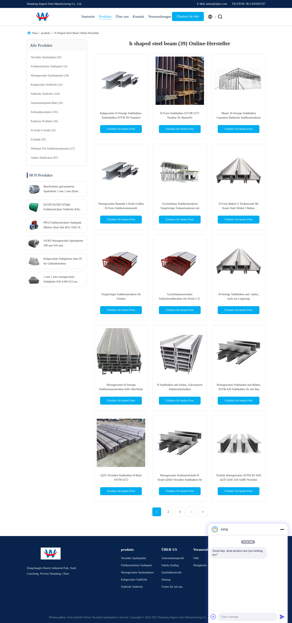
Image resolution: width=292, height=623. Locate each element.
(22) (47, 84)
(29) (38, 139)
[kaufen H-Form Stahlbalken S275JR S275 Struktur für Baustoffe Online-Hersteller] (180, 80)
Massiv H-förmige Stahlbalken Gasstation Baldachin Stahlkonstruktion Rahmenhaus (239, 117)
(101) (44, 112)
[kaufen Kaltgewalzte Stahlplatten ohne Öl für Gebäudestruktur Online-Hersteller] (34, 261)
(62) (46, 57)
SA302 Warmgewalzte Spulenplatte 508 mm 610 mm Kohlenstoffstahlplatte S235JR (63, 243)
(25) (43, 130)
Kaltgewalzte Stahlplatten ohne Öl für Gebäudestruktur (63, 261)
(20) (44, 121)
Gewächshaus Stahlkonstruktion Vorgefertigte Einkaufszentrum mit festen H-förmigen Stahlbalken (179, 208)
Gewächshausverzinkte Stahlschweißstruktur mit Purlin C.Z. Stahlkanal (180, 299)
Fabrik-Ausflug (170, 565)
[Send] (282, 616)
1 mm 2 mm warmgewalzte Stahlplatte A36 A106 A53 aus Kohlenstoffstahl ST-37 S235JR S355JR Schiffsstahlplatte (61, 279)
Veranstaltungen (158, 16)
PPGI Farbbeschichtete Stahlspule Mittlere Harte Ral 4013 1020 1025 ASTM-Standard (63, 225)
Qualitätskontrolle (171, 572)
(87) (44, 157)
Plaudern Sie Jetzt (188, 16)
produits (45, 33)
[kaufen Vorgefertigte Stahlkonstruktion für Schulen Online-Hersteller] (121, 261)
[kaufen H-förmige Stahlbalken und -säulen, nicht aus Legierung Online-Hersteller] (238, 261)
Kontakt (138, 16)
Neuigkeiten (200, 565)
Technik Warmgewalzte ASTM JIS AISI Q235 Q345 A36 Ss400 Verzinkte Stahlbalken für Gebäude (238, 480)
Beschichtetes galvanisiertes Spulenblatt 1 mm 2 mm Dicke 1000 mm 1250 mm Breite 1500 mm (62, 189)
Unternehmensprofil (172, 558)
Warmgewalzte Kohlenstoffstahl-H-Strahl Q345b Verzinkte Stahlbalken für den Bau (180, 480)
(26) (47, 102)
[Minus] (282, 529)
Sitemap (166, 579)
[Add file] (213, 616)
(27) (53, 148)
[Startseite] (43, 17)
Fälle (196, 558)
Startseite (88, 16)
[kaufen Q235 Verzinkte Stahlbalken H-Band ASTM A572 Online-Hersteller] (121, 443)
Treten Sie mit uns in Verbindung (173, 587)
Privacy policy (57, 617)
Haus (35, 33)
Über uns (122, 16)
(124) (45, 93)
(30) (50, 75)
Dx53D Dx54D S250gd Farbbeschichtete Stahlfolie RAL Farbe (62, 207)
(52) (49, 66)
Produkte (105, 16)
